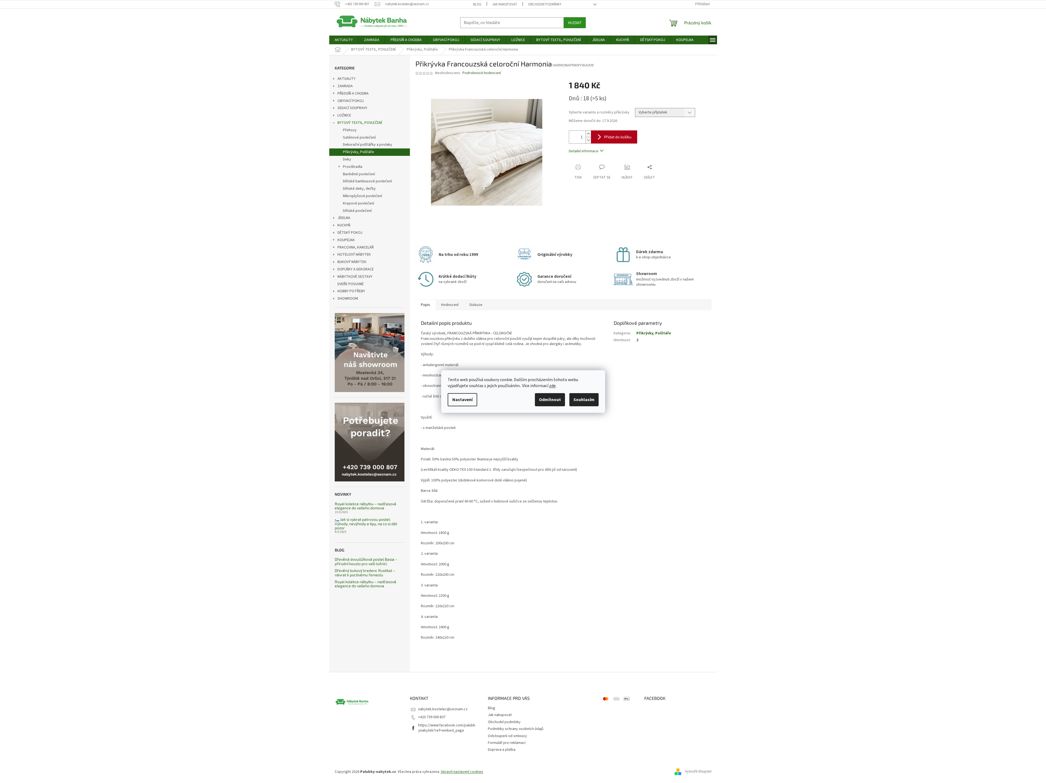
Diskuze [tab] (476, 305)
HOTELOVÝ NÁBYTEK (354, 254)
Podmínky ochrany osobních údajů (515, 729)
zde (552, 386)
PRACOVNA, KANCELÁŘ (355, 247)
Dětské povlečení (357, 211)
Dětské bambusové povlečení (367, 181)
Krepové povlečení (358, 203)
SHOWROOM (347, 298)
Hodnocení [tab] (450, 305)
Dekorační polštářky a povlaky (367, 144)
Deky (347, 159)
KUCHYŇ (343, 225)
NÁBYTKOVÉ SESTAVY (354, 276)
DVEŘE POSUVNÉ (350, 284)
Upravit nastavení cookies (462, 772)
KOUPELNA (346, 240)
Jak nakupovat (504, 4)
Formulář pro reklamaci (507, 743)
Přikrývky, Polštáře (358, 152)
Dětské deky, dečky (359, 188)
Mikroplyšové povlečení (362, 196)
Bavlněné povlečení (359, 174)
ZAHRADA (345, 86)
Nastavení (462, 400)
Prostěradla (352, 167)
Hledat (574, 22)
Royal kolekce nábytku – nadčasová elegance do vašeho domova (365, 506)
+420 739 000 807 (431, 717)
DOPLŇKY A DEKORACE (355, 269)
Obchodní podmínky (544, 4)
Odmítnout (550, 400)
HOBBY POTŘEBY (351, 291)
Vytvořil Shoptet (698, 772)
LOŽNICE (344, 115)
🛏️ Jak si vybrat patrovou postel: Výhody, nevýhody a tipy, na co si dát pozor (366, 523)
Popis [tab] (425, 305)
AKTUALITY (346, 78)
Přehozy (350, 130)
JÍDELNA (343, 218)
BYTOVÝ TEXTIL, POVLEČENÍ (359, 122)
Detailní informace (583, 151)
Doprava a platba (501, 749)
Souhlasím (584, 400)
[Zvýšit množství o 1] (588, 134)
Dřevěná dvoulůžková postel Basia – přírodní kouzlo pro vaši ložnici (366, 561)
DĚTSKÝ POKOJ (349, 232)
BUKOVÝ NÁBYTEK (351, 262)
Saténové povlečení (359, 137)
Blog (477, 4)
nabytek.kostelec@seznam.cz (443, 709)
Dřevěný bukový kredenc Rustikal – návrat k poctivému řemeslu (365, 572)
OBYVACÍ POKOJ (350, 101)
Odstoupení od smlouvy (507, 736)
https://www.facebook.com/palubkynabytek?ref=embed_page (446, 728)
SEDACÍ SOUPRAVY (352, 108)
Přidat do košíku (617, 137)
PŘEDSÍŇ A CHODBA (353, 93)
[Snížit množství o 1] (588, 140)
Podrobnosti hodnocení (481, 73)
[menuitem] (343, 40)
